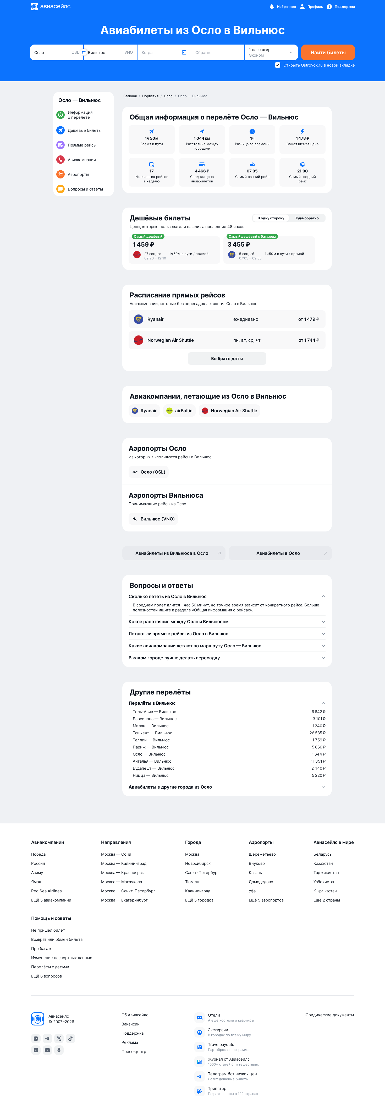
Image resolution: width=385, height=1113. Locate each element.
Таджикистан (326, 872)
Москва (192, 854)
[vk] (36, 1038)
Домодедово (261, 881)
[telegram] (47, 1038)
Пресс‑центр (134, 1051)
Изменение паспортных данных (61, 957)
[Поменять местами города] (83, 52)
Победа (38, 854)
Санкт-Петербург (202, 872)
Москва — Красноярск (122, 872)
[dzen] (36, 1050)
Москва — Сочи (116, 854)
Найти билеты (328, 53)
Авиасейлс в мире (334, 842)
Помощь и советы (51, 918)
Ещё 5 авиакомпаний (51, 900)
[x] (59, 1038)
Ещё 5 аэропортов (266, 900)
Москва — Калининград (123, 863)
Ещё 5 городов (199, 900)
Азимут (38, 872)
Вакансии (131, 1024)
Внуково (257, 863)
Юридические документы (329, 1014)
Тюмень (192, 881)
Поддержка (133, 1033)
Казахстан (323, 863)
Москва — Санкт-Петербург (128, 890)
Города (193, 842)
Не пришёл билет (48, 930)
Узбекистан (325, 881)
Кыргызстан (325, 890)
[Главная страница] (50, 6)
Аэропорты (261, 842)
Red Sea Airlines (46, 890)
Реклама (130, 1042)
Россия (38, 863)
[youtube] (47, 1050)
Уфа (252, 890)
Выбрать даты (227, 358)
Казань (255, 872)
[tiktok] (70, 1038)
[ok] (59, 1050)
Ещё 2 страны (327, 900)
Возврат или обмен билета (56, 939)
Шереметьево (262, 854)
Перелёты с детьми (50, 966)
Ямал (36, 881)
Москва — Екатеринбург (124, 900)
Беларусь (323, 854)
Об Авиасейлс (135, 1014)
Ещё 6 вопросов (46, 976)
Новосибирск (198, 863)
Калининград (197, 890)
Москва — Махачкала (121, 881)
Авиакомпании (47, 842)
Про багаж (41, 948)
